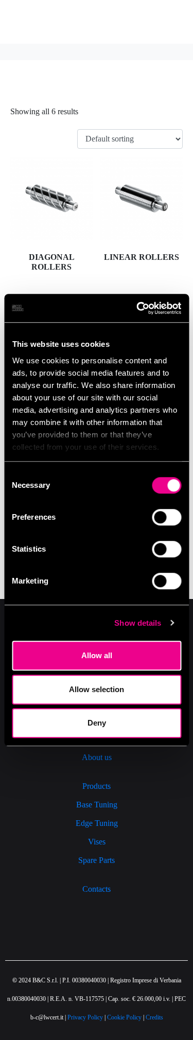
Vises (97, 841)
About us (97, 757)
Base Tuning (96, 804)
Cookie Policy (124, 1017)
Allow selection (96, 689)
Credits (154, 1017)
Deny (96, 722)
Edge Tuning (97, 823)
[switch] (166, 517)
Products (96, 786)
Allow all (96, 655)
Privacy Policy (85, 1017)
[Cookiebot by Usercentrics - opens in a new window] (137, 308)
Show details (137, 623)
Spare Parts (96, 860)
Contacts (96, 889)
